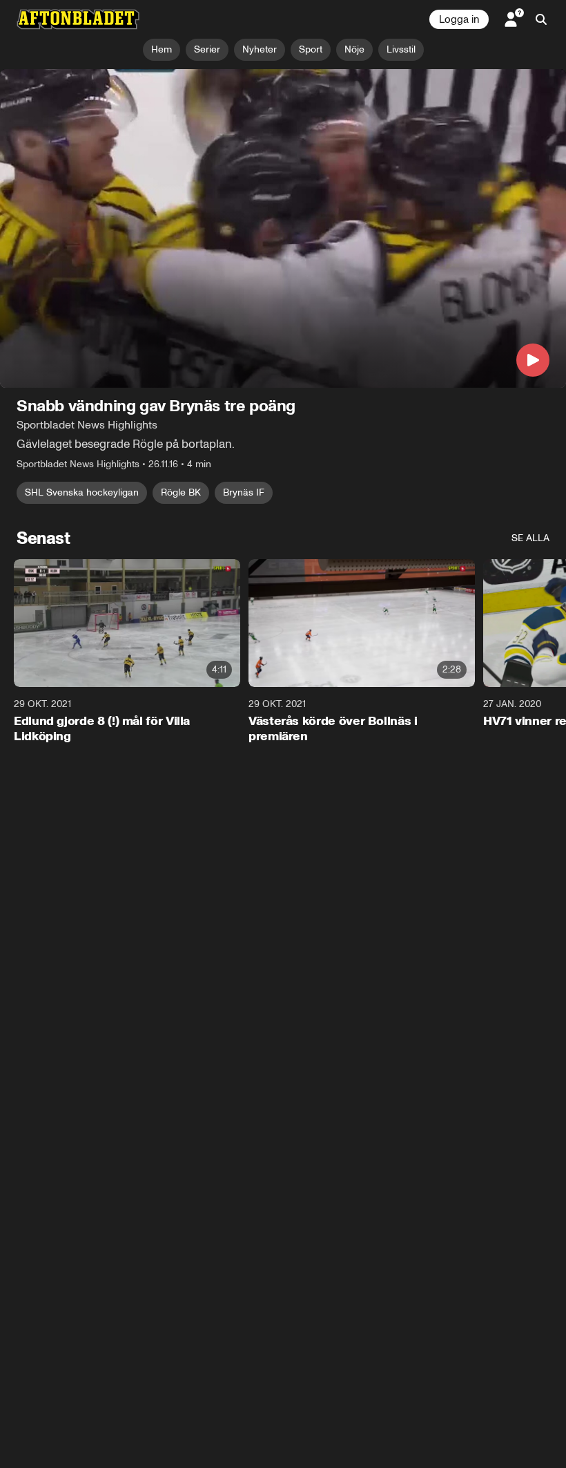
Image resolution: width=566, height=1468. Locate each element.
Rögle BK (181, 492)
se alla (530, 538)
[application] (283, 228)
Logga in (459, 19)
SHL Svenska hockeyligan (82, 492)
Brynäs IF (243, 492)
